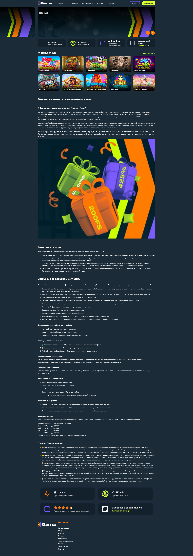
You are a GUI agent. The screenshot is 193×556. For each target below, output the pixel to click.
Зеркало (61, 533)
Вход (134, 3)
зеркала (66, 360)
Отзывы (61, 536)
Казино (60, 3)
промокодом (84, 117)
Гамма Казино (43, 112)
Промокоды (62, 538)
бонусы (108, 289)
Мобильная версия (65, 541)
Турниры (110, 3)
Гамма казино (63, 528)
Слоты (44, 255)
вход (113, 289)
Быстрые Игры (87, 3)
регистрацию (122, 289)
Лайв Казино (72, 3)
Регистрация (148, 3)
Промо (100, 3)
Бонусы (61, 549)
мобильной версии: (58, 341)
